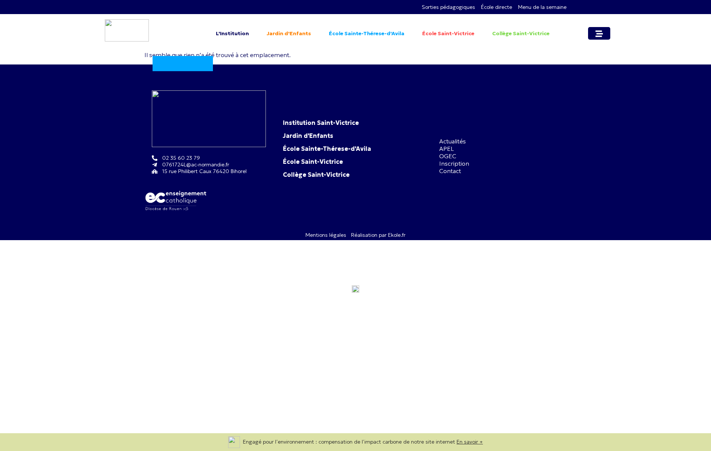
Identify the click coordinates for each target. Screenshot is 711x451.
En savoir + (470, 441)
